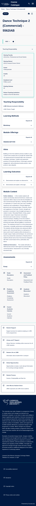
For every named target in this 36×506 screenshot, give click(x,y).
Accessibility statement (11, 469)
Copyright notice (10, 486)
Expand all (29, 120)
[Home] (5, 4)
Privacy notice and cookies (13, 495)
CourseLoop (31, 503)
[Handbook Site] (12, 402)
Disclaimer (8, 477)
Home (3, 9)
